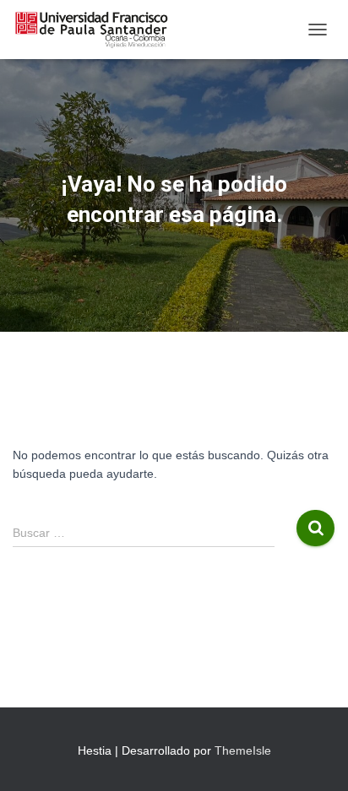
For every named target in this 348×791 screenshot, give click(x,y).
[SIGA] (97, 29)
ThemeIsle (243, 750)
